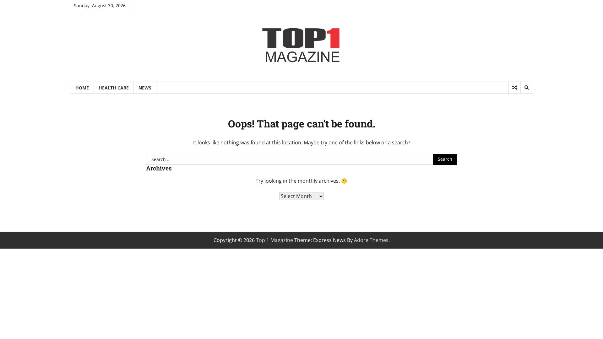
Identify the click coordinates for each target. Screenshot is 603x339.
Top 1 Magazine (274, 240)
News (145, 88)
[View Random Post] (514, 88)
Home (82, 88)
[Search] (526, 88)
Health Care (114, 88)
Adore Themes (371, 240)
